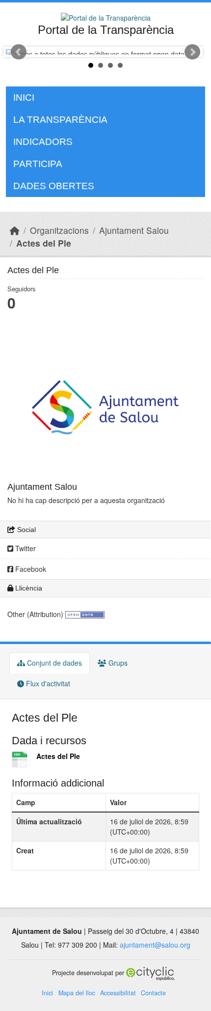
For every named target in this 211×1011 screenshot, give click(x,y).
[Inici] (15, 230)
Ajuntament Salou (134, 230)
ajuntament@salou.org (155, 945)
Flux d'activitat (47, 683)
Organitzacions (59, 230)
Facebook (29, 569)
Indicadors (43, 142)
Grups (117, 663)
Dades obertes (53, 186)
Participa (37, 164)
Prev (18, 52)
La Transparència (60, 119)
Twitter (24, 548)
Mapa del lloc (76, 992)
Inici (23, 97)
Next (192, 52)
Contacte (153, 992)
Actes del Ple (43, 243)
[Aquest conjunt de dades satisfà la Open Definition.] (85, 614)
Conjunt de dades (53, 663)
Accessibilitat (118, 992)
